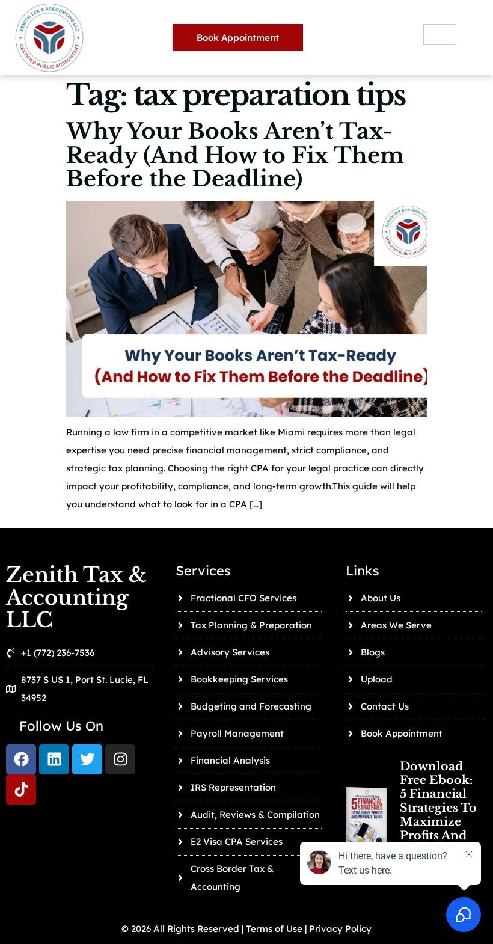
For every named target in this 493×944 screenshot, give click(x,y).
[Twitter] (87, 759)
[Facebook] (21, 759)
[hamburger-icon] (439, 34)
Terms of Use (272, 928)
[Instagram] (120, 759)
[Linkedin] (54, 759)
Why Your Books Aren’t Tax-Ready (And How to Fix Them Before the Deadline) (235, 155)
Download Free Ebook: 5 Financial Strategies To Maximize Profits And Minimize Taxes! (438, 814)
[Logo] (21, 789)
